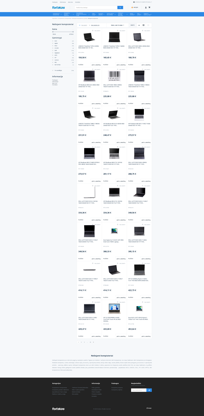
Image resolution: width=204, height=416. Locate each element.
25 (90, 342)
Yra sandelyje (95, 25)
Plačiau (80, 64)
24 (139, 25)
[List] (148, 25)
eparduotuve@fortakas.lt (143, 2)
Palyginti (84, 25)
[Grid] (143, 25)
